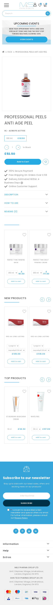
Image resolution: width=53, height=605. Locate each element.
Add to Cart (23, 161)
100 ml (15, 138)
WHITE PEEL (35, 416)
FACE (10, 52)
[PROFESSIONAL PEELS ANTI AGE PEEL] (26, 84)
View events (26, 39)
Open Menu (6, 5)
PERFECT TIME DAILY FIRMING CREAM (40, 261)
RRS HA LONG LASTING (15, 336)
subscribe (26, 503)
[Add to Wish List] (46, 162)
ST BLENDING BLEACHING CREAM (16, 417)
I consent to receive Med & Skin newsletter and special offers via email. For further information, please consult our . (30, 514)
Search (47, 13)
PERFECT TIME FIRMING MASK (16, 261)
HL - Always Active (14, 130)
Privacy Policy (21, 518)
